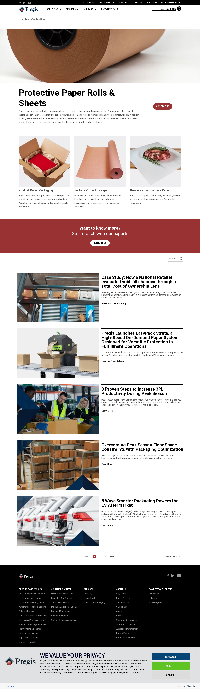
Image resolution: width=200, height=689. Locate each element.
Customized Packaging (94, 602)
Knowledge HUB (109, 9)
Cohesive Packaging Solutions (32, 615)
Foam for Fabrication (28, 633)
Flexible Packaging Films (62, 593)
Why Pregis (121, 593)
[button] (55, 9)
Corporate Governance (126, 620)
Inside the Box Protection (62, 598)
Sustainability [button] (105, 3)
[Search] (179, 8)
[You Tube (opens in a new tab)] (29, 3)
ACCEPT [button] (171, 666)
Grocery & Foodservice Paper (64, 620)
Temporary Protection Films (31, 620)
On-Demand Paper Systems (32, 593)
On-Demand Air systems (30, 598)
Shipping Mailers (26, 611)
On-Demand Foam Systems (31, 602)
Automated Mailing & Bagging (32, 607)
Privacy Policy (122, 633)
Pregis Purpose (123, 598)
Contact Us (151, 3)
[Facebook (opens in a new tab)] (20, 3)
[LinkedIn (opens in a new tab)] (24, 3)
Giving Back (121, 607)
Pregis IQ (88, 593)
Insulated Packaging (60, 611)
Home (21, 19)
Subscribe (153, 598)
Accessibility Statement (127, 629)
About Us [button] (86, 3)
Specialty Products (27, 642)
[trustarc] (191, 686)
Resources (124, 3)
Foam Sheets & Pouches (30, 629)
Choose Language (171, 3)
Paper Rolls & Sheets (28, 637)
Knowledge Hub (156, 602)
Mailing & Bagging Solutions (64, 607)
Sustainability (122, 602)
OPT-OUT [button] (171, 675)
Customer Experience (61, 615)
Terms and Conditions (126, 624)
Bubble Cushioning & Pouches (32, 624)
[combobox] (164, 9)
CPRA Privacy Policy (125, 637)
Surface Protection (60, 602)
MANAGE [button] (171, 657)
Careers (138, 3)
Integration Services (93, 598)
